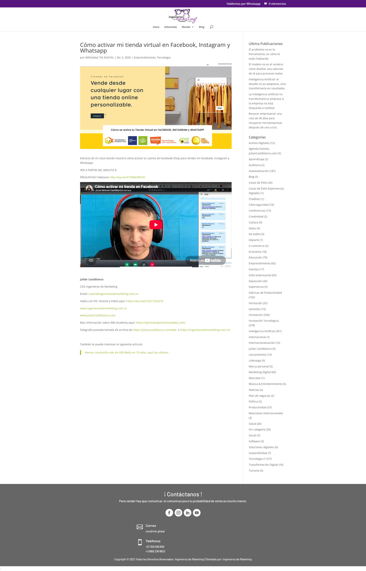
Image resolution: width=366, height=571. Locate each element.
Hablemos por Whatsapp (243, 4)
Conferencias (257, 210)
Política (253, 401)
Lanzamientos (257, 354)
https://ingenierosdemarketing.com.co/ (205, 330)
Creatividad (256, 216)
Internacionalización (262, 343)
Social (252, 435)
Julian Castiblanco (260, 348)
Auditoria (255, 165)
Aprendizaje (256, 159)
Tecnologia (164, 57)
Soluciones (170, 27)
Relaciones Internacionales (266, 413)
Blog (201, 27)
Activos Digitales (259, 143)
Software (254, 441)
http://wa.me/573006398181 (127, 177)
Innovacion (256, 315)
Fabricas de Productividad (265, 292)
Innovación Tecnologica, (264, 320)
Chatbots (254, 199)
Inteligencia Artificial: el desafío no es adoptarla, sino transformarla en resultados (267, 84)
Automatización (259, 171)
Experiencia (256, 287)
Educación (255, 257)
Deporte (254, 240)
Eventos (254, 269)
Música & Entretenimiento (265, 384)
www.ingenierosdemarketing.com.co (103, 308)
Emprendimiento (144, 57)
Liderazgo (255, 360)
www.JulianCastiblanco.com (97, 315)
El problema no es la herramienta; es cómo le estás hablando (264, 54)
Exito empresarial (260, 275)
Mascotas (255, 378)
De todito (254, 234)
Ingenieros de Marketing (237, 559)
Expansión (255, 281)
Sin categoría (257, 429)
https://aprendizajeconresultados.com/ (160, 322)
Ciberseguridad (259, 204)
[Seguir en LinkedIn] (187, 513)
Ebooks (186, 27)
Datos (252, 228)
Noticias (254, 390)
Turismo (254, 470)
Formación (255, 303)
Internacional (257, 337)
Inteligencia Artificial (262, 331)
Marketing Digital (260, 372)
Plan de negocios (259, 395)
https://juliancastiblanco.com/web (155, 330)
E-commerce (257, 246)
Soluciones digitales (261, 447)
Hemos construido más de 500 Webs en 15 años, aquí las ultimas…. (128, 352)
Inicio (156, 27)
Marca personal (259, 366)
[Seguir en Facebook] (169, 513)
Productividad (257, 407)
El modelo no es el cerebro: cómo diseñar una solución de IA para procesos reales (266, 68)
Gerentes (254, 309)
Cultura (253, 222)
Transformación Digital (263, 464)
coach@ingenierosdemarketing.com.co (113, 294)
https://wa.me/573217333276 (144, 301)
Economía (255, 252)
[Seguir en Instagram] (178, 513)
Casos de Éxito (258, 182)
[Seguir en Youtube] (197, 513)
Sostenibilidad (258, 453)
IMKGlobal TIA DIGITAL (99, 57)
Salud (252, 423)
